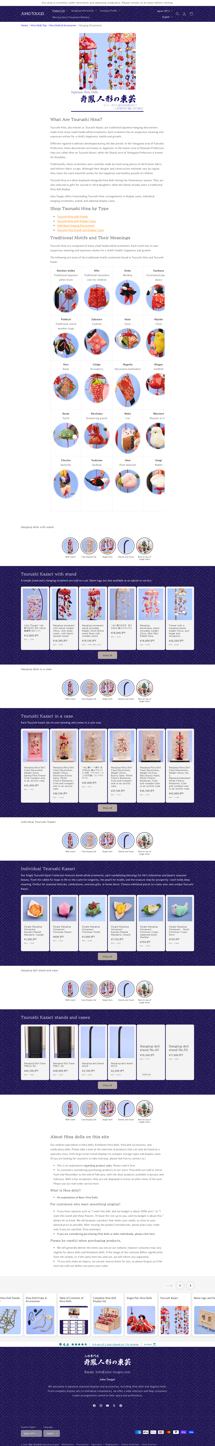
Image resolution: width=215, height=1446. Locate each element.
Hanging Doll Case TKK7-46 (63, 1064)
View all (107, 655)
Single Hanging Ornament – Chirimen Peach (62, 929)
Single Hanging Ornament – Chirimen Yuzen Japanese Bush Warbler (149, 932)
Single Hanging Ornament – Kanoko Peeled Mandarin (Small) (121, 931)
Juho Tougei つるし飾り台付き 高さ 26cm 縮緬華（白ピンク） (35, 628)
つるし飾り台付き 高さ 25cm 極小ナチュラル (121, 626)
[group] (40, 1314)
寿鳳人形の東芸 (34, 1444)
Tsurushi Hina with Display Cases (76, 221)
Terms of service (149, 1444)
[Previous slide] (180, 1285)
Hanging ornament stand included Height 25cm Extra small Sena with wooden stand (93, 630)
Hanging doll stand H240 (93, 1064)
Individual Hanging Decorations (76, 225)
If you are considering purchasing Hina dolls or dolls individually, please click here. (106, 1234)
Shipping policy (111, 1444)
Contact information (130, 1444)
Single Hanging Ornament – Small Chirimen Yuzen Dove (179, 931)
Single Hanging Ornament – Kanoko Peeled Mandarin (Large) (34, 931)
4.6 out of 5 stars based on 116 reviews (115, 1344)
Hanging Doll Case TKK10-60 (34, 1064)
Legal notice (96, 1444)
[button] (60, 10)
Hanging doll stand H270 (122, 1064)
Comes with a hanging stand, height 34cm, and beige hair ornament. (179, 630)
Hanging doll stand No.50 (179, 1048)
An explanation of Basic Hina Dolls (77, 1197)
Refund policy (67, 1444)
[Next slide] (190, 1285)
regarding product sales (98, 1165)
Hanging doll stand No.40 (150, 1048)
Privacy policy (82, 1444)
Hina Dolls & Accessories (63, 25)
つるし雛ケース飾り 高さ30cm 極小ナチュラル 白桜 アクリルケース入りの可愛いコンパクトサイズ (93, 773)
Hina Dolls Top (39, 25)
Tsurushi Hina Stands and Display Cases (80, 230)
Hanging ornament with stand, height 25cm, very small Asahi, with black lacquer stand (64, 630)
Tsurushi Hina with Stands (72, 216)
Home (24, 25)
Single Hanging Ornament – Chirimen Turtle (91, 929)
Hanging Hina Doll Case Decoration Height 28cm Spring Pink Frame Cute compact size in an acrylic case (34, 774)
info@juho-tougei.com (113, 1372)
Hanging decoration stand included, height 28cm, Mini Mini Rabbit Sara (149, 630)
